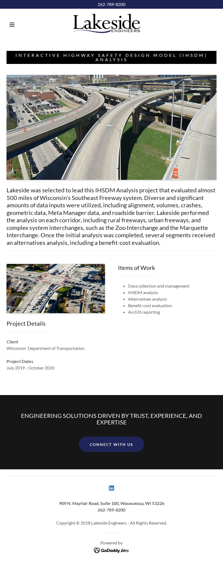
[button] (12, 24)
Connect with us (111, 444)
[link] (106, 24)
